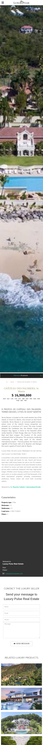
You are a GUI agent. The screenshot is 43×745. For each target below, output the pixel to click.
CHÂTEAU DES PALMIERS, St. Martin (27, 382)
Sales (12, 382)
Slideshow (20, 375)
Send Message (23, 643)
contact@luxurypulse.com (14, 574)
